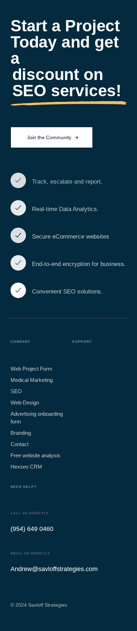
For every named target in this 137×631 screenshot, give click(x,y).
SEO (16, 391)
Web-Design (25, 403)
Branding (21, 433)
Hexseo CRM (26, 467)
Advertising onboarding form (37, 418)
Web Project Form (31, 369)
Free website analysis (35, 455)
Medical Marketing (32, 380)
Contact (19, 444)
